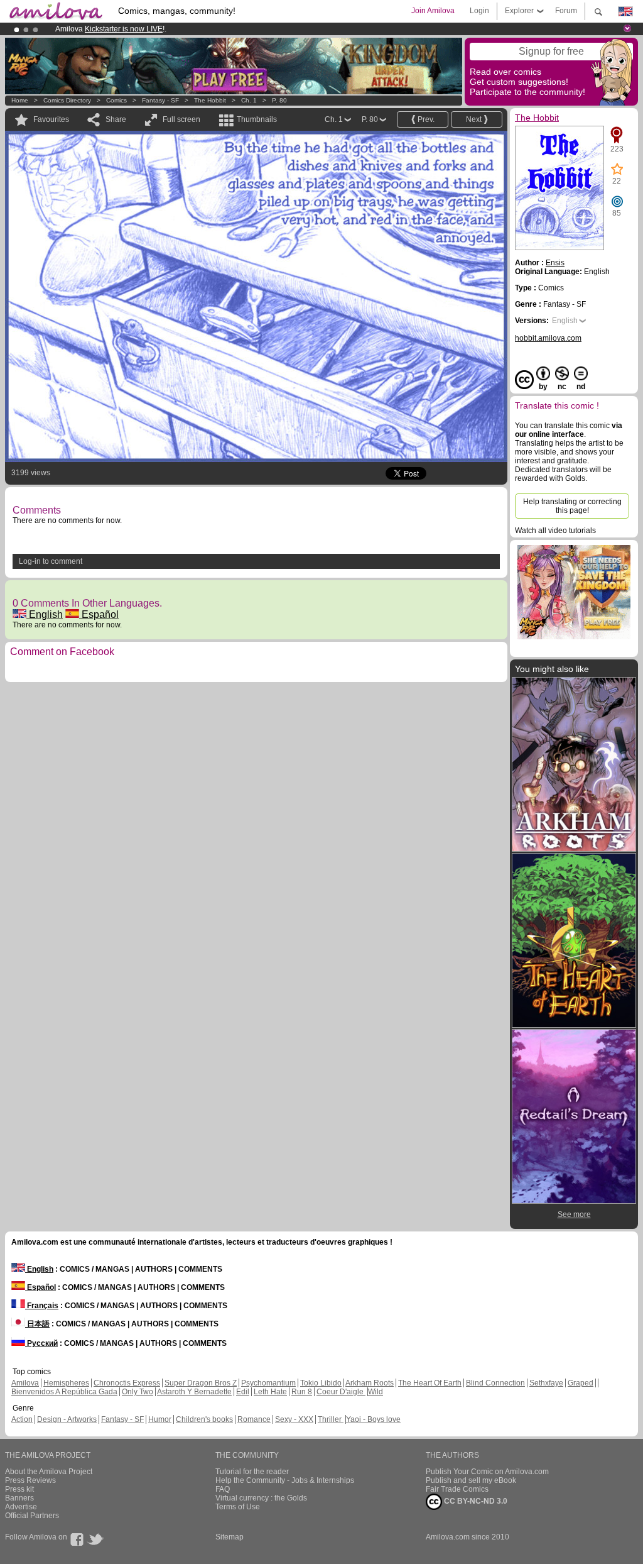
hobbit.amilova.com (548, 338)
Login (479, 10)
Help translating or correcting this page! (572, 506)
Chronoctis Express (127, 1383)
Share (115, 119)
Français (41, 1305)
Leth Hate (270, 1391)
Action (22, 1419)
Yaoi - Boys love (373, 1419)
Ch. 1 (249, 100)
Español (99, 614)
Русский (41, 1343)
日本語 (37, 1323)
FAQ (222, 1489)
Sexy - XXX (294, 1419)
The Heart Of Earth (430, 1383)
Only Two (137, 1391)
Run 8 (301, 1391)
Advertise (21, 1506)
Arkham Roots (369, 1383)
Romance (254, 1419)
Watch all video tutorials (555, 530)
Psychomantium (268, 1383)
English (44, 614)
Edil (242, 1391)
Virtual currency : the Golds (261, 1498)
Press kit (19, 1489)
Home (19, 100)
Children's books (204, 1419)
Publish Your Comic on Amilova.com (487, 1471)
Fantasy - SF (160, 100)
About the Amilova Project (48, 1471)
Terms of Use (237, 1506)
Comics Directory (67, 100)
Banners (19, 1498)
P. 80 (279, 100)
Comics (116, 100)
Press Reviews (30, 1480)
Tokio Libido (321, 1383)
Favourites (51, 119)
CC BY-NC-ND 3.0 (474, 1501)
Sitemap (229, 1537)
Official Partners (32, 1515)
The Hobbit (210, 100)
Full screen (181, 119)
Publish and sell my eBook (471, 1480)
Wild (375, 1391)
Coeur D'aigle (340, 1391)
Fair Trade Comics (457, 1489)
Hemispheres (66, 1383)
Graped (580, 1383)
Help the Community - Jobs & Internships (284, 1480)
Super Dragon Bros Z (201, 1383)
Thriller (330, 1419)
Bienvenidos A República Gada (64, 1391)
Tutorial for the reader (252, 1471)
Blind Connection (495, 1383)
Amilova (25, 1383)
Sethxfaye (546, 1383)
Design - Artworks (67, 1419)
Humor (159, 1419)
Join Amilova (433, 10)
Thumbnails (257, 119)
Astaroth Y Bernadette (194, 1391)
